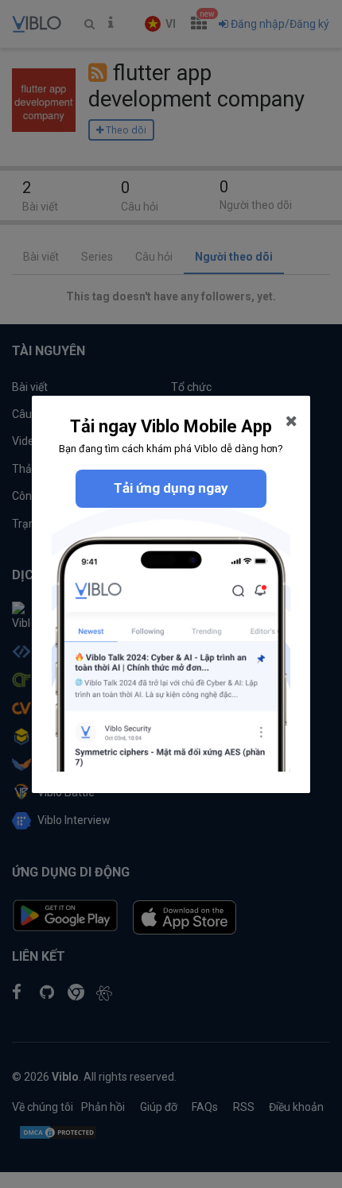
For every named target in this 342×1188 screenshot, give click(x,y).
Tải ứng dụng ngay (171, 488)
